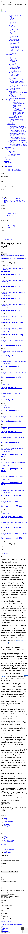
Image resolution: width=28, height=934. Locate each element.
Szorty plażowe (14, 77)
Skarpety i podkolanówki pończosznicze (16, 21)
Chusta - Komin (14, 87)
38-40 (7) (16, 198)
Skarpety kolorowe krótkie (16, 120)
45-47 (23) (10, 201)
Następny (6, 553)
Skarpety (7, 99)
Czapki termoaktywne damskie (17, 130)
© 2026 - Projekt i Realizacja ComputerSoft (11, 924)
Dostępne (4, 254)
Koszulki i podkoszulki (15, 63)
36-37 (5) (6, 198)
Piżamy (10, 35)
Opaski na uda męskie (15, 88)
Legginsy (12, 26)
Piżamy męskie (12, 64)
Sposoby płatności (8, 821)
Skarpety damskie (14, 47)
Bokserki (12, 57)
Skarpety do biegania (18, 110)
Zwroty (5, 822)
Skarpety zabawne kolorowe (17, 82)
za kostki (10, 215)
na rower (10, 227)
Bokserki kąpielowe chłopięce (17, 98)
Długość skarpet (15, 102)
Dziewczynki (11, 91)
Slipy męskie (13, 59)
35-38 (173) (16, 201)
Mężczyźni (8, 54)
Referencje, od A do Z (10, 258)
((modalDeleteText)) (13, 871)
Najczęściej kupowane (9, 840)
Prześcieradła (11, 151)
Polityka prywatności (9, 825)
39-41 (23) (22, 198)
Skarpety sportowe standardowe (17, 105)
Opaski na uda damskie (15, 24)
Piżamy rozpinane (14, 68)
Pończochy (12, 18)
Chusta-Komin (13, 53)
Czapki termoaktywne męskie (17, 137)
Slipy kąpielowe (14, 75)
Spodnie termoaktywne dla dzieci (18, 144)
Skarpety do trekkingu (18, 112)
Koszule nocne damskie (16, 38)
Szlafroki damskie (14, 32)
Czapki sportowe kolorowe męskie (18, 85)
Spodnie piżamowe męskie (16, 70)
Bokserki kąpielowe (15, 74)
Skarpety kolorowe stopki (16, 122)
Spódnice (12, 33)
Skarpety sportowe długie (19, 108)
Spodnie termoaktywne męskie (17, 134)
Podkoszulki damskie (15, 45)
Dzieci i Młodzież (9, 89)
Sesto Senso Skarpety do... (11, 274)
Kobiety (7, 14)
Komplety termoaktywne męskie (18, 138)
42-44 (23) (16, 200)
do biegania (11, 226)
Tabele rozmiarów (8, 841)
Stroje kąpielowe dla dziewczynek (18, 92)
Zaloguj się (6, 851)
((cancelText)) (4, 871)
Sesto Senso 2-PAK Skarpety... (13, 322)
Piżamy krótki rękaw (15, 67)
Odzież (10, 25)
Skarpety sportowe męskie (16, 81)
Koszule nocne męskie (15, 71)
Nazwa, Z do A (12, 257)
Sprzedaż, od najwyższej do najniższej (10, 255)
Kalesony (12, 61)
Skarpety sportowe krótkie (19, 103)
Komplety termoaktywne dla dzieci (18, 145)
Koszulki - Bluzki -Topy (16, 28)
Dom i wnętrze (9, 148)
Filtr (2, 261)
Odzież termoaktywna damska (15, 126)
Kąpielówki (13, 96)
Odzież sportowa (14, 29)
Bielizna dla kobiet (13, 40)
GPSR (5, 836)
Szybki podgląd (5, 271)
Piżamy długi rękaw (15, 66)
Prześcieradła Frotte (15, 152)
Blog (5, 828)
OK (2, 173)
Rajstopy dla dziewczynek (16, 94)
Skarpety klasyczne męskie (16, 80)
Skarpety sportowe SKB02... (12, 495)
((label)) (3, 879)
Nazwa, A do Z (4, 257)
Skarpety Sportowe (13, 101)
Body (11, 19)
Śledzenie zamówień (9, 849)
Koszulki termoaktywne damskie (18, 129)
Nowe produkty (8, 839)
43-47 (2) (21, 201)
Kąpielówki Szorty (13, 73)
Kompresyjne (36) (8, 239)
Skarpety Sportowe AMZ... (11, 345)
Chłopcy (10, 95)
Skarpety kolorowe (13, 117)
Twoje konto (4, 844)
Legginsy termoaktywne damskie (18, 127)
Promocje (6, 837)
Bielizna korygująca (15, 42)
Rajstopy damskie (14, 17)
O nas (5, 818)
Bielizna (10, 56)
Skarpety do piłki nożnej (19, 113)
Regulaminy (7, 824)
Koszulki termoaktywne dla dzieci (18, 143)
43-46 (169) (22, 200)
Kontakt (6, 826)
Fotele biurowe (10, 150)
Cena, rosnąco (20, 257)
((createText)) (12, 881)
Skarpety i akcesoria (13, 46)
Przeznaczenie (14, 109)
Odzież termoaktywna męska (15, 133)
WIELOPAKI (7, 147)
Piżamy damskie (14, 36)
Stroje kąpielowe (14, 31)
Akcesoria (10, 84)
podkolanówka (11, 213)
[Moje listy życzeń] (3, 11)
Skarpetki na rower (17, 115)
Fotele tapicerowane (12, 155)
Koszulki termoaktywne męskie (17, 136)
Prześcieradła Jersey (15, 154)
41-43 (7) (10, 200)
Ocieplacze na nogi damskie (17, 49)
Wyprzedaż (6, 157)
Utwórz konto (7, 852)
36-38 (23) (11, 198)
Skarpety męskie (12, 78)
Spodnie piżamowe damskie (17, 39)
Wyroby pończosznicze (14, 15)
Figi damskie (13, 43)
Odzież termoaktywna (10, 124)
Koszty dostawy (8, 819)
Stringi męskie (13, 60)
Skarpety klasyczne (11, 123)
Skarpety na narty (17, 116)
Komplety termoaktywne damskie (18, 131)
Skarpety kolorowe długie (16, 119)
